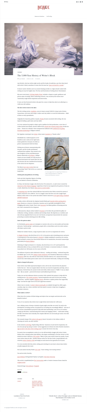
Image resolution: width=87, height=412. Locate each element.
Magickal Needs (39, 279)
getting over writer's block (37, 382)
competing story (22, 191)
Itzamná (42, 211)
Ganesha (52, 201)
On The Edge (49, 16)
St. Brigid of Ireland (22, 235)
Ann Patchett (34, 381)
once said (37, 349)
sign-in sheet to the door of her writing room (29, 329)
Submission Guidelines (39, 16)
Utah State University (49, 357)
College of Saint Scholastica (40, 254)
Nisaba (42, 119)
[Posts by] (18, 79)
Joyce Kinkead (22, 78)
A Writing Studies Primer (35, 94)
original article (21, 362)
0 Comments (37, 78)
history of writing (35, 384)
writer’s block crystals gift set (39, 285)
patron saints (29, 224)
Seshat (35, 134)
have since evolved (28, 167)
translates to (48, 134)
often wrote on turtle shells (42, 188)
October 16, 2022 (30, 78)
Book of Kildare (30, 241)
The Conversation (39, 360)
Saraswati (43, 205)
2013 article (36, 336)
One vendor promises (32, 277)
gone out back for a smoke (56, 85)
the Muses (32, 155)
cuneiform (33, 111)
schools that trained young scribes (53, 126)
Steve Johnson (29, 366)
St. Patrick (40, 237)
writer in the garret (37, 319)
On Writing (28, 325)
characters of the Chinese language (26, 186)
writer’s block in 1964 (28, 340)
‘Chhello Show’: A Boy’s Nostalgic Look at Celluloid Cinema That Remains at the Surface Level (65, 396)
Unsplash (36, 366)
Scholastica (20, 256)
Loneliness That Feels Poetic (22, 396)
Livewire (20, 72)
